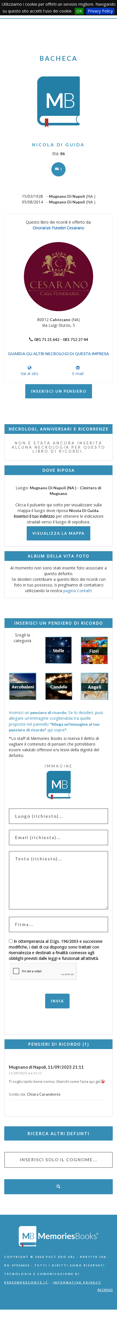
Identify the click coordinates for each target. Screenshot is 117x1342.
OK (79, 11)
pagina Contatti (77, 590)
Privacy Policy (100, 11)
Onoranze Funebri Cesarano (58, 227)
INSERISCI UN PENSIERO (58, 391)
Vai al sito (29, 373)
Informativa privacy (77, 1282)
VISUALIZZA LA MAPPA (58, 533)
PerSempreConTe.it (26, 1282)
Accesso (105, 1289)
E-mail (77, 373)
